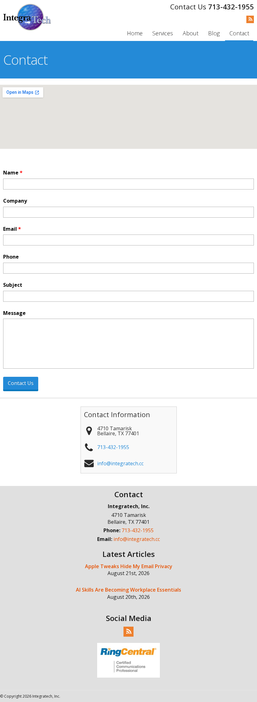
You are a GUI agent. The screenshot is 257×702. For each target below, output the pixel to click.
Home (135, 33)
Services (162, 33)
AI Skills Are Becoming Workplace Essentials (128, 589)
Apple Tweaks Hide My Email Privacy (128, 566)
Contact (239, 33)
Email (12, 229)
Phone (11, 257)
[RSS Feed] (250, 19)
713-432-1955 (231, 6)
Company (15, 201)
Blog (214, 33)
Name (13, 172)
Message (14, 313)
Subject (12, 285)
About (190, 33)
